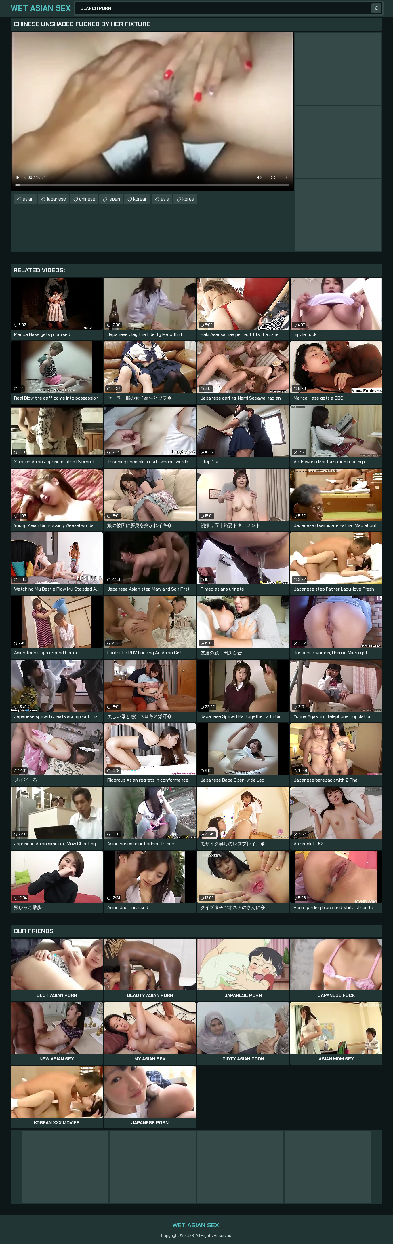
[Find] (376, 8)
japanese (56, 199)
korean (140, 199)
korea (188, 199)
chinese (87, 199)
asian (28, 199)
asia (165, 199)
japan (114, 199)
